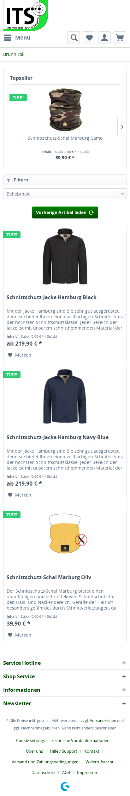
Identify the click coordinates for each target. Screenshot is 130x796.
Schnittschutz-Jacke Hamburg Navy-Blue (58, 437)
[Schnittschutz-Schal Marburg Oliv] (65, 536)
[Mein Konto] (104, 37)
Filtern (20, 180)
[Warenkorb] (120, 37)
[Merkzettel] (89, 37)
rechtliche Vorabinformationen (80, 740)
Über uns (34, 751)
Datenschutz (43, 772)
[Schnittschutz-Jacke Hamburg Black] (65, 256)
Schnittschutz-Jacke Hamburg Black (52, 297)
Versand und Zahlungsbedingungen (45, 762)
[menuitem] (16, 37)
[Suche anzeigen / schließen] (73, 37)
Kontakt (91, 751)
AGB (66, 772)
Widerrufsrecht (100, 762)
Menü (22, 37)
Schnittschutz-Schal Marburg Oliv (49, 577)
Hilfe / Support (63, 751)
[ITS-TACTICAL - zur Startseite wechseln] (25, 15)
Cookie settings (30, 740)
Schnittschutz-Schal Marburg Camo (65, 138)
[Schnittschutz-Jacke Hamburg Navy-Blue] (65, 396)
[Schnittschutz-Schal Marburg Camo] (65, 110)
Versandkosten (103, 720)
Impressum (87, 772)
